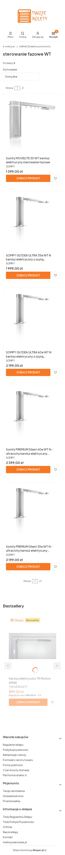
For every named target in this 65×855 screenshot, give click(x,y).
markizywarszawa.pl (15, 842)
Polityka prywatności (15, 749)
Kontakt (8, 837)
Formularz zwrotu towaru (18, 759)
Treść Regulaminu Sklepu (17, 816)
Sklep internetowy (28, 850)
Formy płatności (13, 765)
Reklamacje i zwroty (14, 754)
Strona (9, 88)
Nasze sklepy (10, 832)
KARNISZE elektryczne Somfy (35, 46)
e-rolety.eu (9, 46)
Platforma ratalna (13, 775)
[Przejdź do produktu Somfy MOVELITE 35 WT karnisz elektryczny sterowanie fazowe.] (32, 126)
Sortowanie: (10, 69)
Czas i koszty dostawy (16, 770)
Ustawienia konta (13, 796)
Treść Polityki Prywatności (18, 821)
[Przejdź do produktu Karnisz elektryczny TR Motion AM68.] (32, 646)
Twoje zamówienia (14, 790)
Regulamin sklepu (13, 744)
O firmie (7, 827)
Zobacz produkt (28, 178)
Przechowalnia (11, 801)
